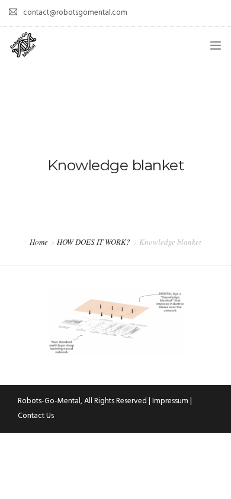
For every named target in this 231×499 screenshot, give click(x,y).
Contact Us (36, 416)
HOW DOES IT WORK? (93, 241)
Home (39, 241)
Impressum (170, 401)
